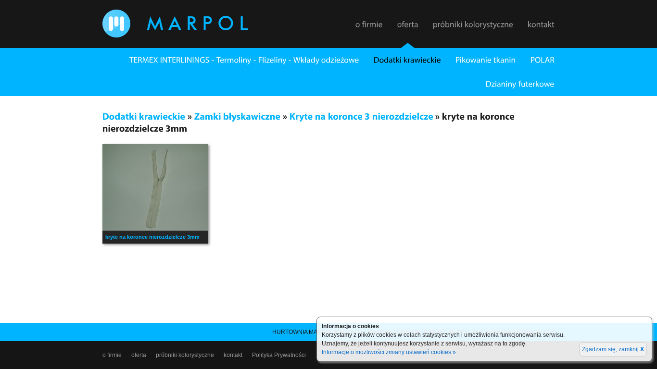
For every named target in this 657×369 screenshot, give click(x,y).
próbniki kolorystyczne (185, 355)
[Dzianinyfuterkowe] (513, 84)
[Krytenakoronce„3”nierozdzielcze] (361, 116)
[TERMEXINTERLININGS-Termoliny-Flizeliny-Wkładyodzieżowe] (237, 60)
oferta (138, 355)
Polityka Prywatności (279, 355)
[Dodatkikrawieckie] (400, 60)
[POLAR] (535, 60)
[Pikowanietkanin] (478, 60)
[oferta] (408, 29)
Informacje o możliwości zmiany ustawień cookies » (389, 352)
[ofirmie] (369, 29)
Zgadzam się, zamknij (613, 349)
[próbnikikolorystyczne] (473, 29)
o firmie (112, 355)
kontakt (233, 355)
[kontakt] (541, 29)
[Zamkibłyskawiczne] (237, 116)
